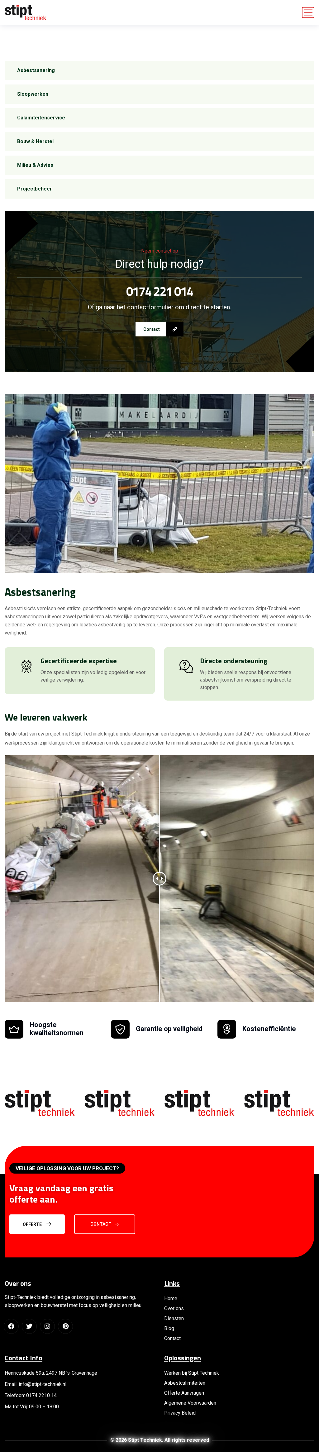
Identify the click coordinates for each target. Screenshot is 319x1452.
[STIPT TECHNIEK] (25, 12)
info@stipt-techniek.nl (41, 1384)
